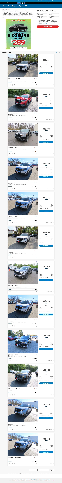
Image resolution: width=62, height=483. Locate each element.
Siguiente (43, 470)
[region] (46, 68)
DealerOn (21, 479)
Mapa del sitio (24, 479)
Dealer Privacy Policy (29, 479)
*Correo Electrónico (40, 16)
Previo (35, 470)
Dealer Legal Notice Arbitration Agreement (37, 479)
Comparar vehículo (49, 84)
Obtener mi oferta (48, 26)
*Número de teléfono (51, 16)
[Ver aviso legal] (16, 85)
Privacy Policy (45, 23)
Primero (31, 470)
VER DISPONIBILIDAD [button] (46, 73)
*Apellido (50, 13)
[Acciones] (36, 78)
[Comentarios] (36, 84)
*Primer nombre (39, 13)
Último (47, 470)
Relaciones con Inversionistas (46, 479)
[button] (37, 65)
